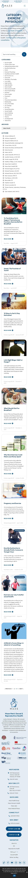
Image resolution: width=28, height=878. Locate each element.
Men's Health (8, 87)
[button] (24, 6)
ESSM (6, 70)
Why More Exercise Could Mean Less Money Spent (13, 456)
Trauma (7, 116)
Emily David (8, 150)
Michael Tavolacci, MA (11, 171)
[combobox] (11, 54)
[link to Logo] (7, 6)
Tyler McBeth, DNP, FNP (11, 191)
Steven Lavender (9, 185)
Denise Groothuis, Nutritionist (12, 147)
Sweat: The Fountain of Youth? (12, 269)
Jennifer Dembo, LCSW (11, 157)
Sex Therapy (8, 105)
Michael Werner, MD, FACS (12, 173)
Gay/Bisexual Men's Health (12, 74)
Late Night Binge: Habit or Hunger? (13, 361)
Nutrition (7, 92)
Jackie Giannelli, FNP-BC (11, 154)
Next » (21, 689)
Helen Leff (7, 152)
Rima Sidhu (8, 180)
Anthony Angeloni (9, 138)
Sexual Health (8, 111)
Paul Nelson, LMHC (10, 178)
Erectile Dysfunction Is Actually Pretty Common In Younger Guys (13, 550)
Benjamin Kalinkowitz (10, 140)
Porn (6, 98)
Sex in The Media (9, 103)
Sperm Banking (9, 113)
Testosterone (8, 115)
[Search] (24, 54)
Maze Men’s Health (10, 166)
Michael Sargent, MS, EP (11, 168)
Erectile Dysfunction (10, 68)
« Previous (8, 689)
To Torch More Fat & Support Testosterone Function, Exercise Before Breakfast (13, 221)
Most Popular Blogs (10, 90)
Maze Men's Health (10, 164)
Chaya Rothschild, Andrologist (13, 143)
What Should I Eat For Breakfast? (12, 409)
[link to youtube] (4, 862)
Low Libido (7, 81)
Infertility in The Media (10, 79)
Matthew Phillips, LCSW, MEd (12, 161)
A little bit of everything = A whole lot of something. (13, 644)
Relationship (8, 102)
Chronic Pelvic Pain (10, 64)
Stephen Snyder (9, 182)
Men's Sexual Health (10, 89)
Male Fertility (8, 83)
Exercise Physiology (10, 72)
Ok (14, 875)
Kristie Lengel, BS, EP (10, 159)
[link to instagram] (16, 862)
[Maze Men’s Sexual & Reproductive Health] (14, 703)
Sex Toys (7, 107)
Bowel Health (8, 62)
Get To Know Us (9, 75)
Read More (7, 239)
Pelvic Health (8, 94)
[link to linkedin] (20, 862)
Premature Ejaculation (11, 100)
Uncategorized (9, 118)
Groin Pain (7, 77)
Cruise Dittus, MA (9, 145)
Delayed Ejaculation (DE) (11, 66)
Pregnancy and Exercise (12, 503)
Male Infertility (8, 85)
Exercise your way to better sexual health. (14, 596)
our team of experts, (15, 31)
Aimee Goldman (9, 136)
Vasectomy (8, 120)
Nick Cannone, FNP (10, 175)
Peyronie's (7, 96)
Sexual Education (9, 109)
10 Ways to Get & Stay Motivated (12, 314)
